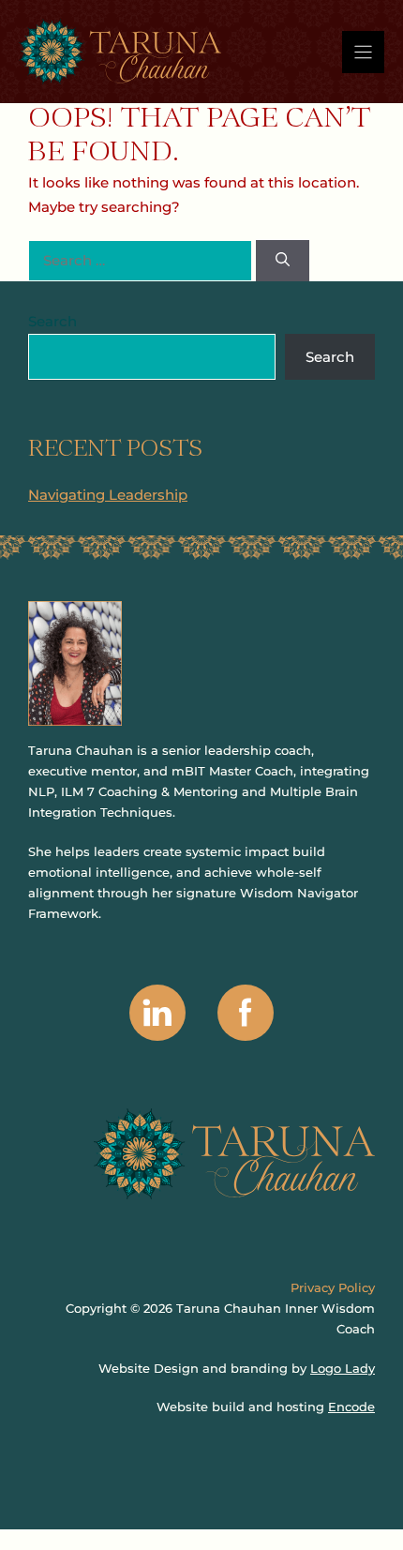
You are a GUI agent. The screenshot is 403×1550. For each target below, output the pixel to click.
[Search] (282, 261)
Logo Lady (342, 1368)
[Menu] (363, 52)
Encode (351, 1406)
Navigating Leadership (107, 495)
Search (52, 321)
